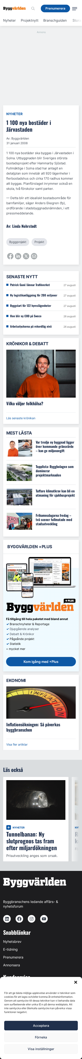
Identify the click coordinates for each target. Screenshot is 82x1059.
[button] (76, 982)
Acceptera (41, 1026)
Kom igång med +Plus (41, 661)
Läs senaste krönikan (20, 418)
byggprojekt (17, 242)
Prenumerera (13, 957)
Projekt (39, 242)
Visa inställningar (41, 1049)
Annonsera (11, 965)
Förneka (41, 1037)
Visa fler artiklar (17, 744)
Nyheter (9, 20)
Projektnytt (29, 20)
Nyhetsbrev (12, 941)
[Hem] (16, 8)
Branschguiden (55, 20)
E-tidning (10, 949)
